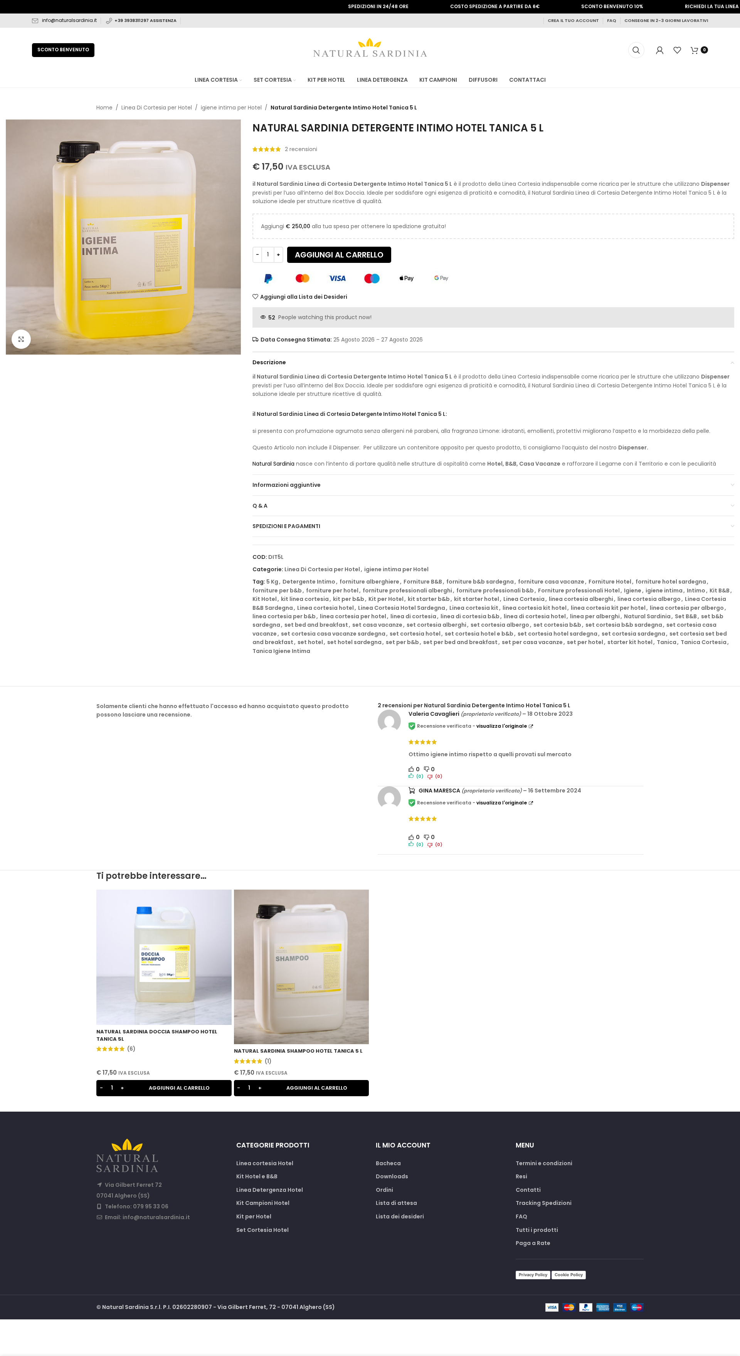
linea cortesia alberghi (581, 599)
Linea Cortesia (524, 599)
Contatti (528, 1190)
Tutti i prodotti (537, 1230)
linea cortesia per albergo (687, 608)
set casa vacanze (377, 625)
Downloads (392, 1176)
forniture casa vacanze (551, 581)
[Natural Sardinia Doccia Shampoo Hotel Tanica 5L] (164, 957)
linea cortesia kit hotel (535, 608)
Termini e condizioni (544, 1163)
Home (104, 107)
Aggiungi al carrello (339, 254)
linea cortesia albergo (649, 599)
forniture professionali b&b (495, 590)
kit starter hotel (476, 599)
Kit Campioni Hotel (262, 1203)
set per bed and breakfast (460, 642)
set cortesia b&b (557, 625)
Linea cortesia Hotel (264, 1163)
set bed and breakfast (316, 625)
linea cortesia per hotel (353, 616)
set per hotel (585, 642)
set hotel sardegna (354, 642)
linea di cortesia (413, 616)
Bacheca (388, 1163)
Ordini (384, 1190)
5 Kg (272, 581)
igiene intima (664, 590)
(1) (268, 1061)
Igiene (632, 590)
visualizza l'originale (501, 726)
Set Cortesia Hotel (262, 1230)
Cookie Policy (569, 1274)
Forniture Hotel (610, 581)
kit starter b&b (429, 599)
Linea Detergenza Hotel (269, 1190)
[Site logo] (370, 49)
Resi (521, 1176)
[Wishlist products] (677, 50)
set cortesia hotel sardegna (557, 634)
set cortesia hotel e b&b (479, 634)
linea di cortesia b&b (470, 616)
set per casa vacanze (532, 642)
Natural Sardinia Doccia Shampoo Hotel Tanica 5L (156, 1035)
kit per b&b (348, 599)
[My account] (660, 50)
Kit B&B (720, 590)
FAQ (611, 20)
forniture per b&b (277, 590)
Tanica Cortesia (704, 642)
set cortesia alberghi (436, 625)
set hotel (310, 642)
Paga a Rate (533, 1243)
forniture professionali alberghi (407, 590)
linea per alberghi (595, 616)
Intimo (696, 590)
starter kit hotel (630, 642)
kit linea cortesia (305, 599)
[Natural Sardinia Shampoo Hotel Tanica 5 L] (301, 967)
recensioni (301, 149)
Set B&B (686, 616)
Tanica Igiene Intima (281, 651)
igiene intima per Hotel (231, 107)
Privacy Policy (533, 1274)
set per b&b (402, 642)
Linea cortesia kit (473, 608)
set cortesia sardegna (633, 634)
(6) (131, 1048)
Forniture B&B (423, 581)
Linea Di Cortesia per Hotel (156, 107)
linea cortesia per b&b (284, 616)
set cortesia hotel (415, 634)
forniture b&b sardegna (480, 581)
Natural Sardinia (273, 464)
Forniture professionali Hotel (579, 590)
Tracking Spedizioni (544, 1203)
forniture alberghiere (369, 581)
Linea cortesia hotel (325, 608)
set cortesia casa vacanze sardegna (333, 634)
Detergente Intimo (309, 581)
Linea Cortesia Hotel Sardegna (401, 608)
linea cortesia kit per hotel (608, 608)
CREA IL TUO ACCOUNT (573, 20)
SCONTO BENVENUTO (63, 49)
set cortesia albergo (500, 625)
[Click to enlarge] (21, 339)
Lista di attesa (396, 1203)
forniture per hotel (332, 590)
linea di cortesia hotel (535, 616)
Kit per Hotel (386, 599)
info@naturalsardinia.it (69, 20)
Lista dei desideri (400, 1216)
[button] (164, 1088)
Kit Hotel (264, 599)
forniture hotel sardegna (671, 581)
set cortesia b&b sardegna (623, 625)
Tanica (666, 642)
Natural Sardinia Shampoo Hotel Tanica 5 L (298, 1051)
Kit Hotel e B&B (257, 1176)
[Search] (636, 50)
